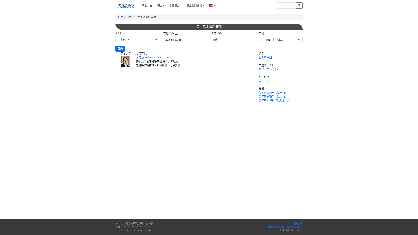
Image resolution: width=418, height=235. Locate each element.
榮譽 (261, 33)
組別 (118, 33)
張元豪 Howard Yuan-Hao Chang (153, 57)
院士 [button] (159, 5)
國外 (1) (263, 81)
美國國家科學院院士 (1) (272, 92)
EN (215, 5)
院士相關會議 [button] (194, 5)
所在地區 (216, 33)
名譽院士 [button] (174, 5)
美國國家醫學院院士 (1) (272, 96)
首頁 (120, 17)
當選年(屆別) (170, 33)
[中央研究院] (126, 5)
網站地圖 (298, 223)
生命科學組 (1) (267, 57)
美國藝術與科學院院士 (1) (274, 100)
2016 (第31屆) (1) (268, 69)
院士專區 (147, 5)
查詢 (120, 48)
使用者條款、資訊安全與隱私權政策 (285, 227)
